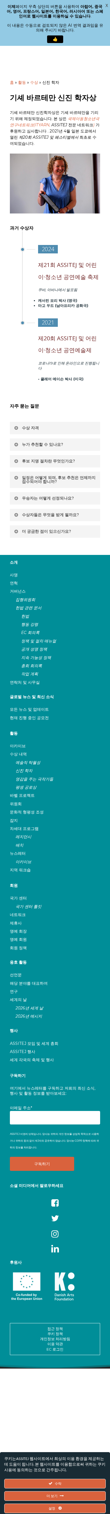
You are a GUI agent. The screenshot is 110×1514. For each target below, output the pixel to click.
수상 (34, 82)
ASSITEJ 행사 (22, 1051)
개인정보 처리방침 (55, 1339)
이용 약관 (55, 1344)
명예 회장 (18, 931)
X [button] (106, 5)
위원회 (16, 803)
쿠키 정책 (55, 1333)
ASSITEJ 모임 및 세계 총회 (34, 1043)
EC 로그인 (55, 1349)
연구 (14, 991)
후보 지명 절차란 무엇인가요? (48, 461)
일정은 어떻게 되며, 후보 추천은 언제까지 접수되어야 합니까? (59, 479)
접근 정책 (55, 1328)
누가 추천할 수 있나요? (42, 444)
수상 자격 (30, 427)
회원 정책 (18, 947)
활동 (22, 82)
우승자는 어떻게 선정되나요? (48, 498)
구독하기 (18, 1075)
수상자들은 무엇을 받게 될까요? (50, 514)
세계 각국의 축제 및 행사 (32, 1059)
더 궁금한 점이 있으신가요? (46, 531)
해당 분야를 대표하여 (29, 983)
